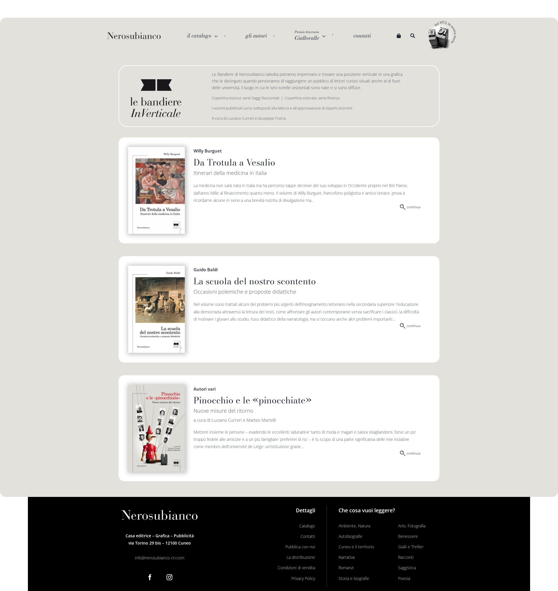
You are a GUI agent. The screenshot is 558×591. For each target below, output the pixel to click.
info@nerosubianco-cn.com (159, 558)
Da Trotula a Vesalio (234, 162)
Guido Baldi (206, 269)
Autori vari (205, 389)
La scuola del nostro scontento (255, 281)
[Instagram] (169, 577)
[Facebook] (150, 577)
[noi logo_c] (442, 35)
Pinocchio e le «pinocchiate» (253, 400)
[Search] (412, 36)
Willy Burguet (208, 151)
